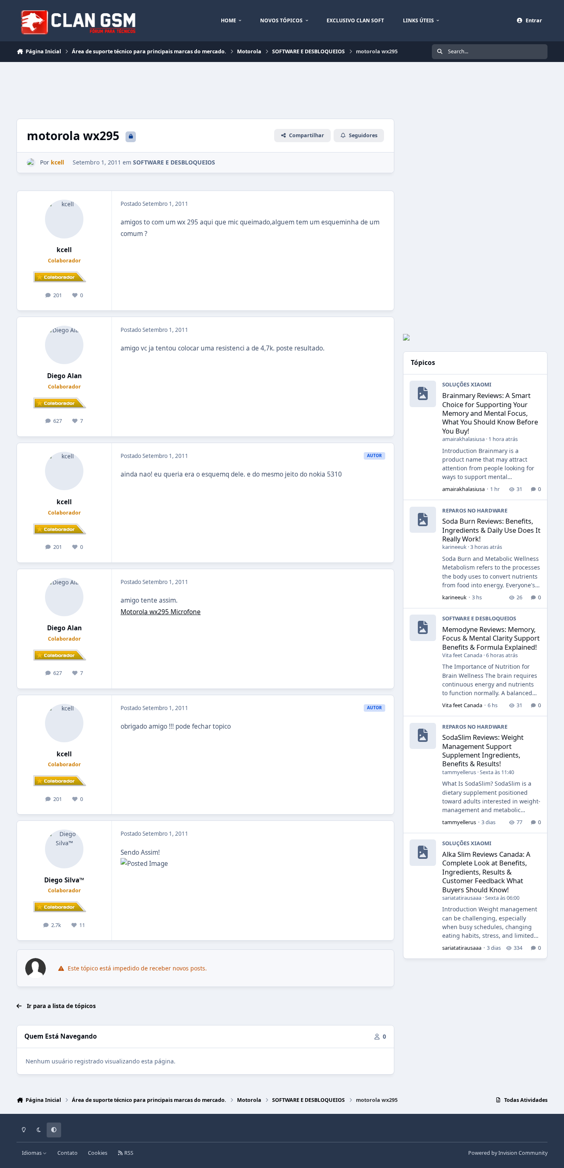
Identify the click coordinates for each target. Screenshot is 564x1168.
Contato (67, 1152)
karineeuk (454, 547)
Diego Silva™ (64, 880)
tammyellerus (459, 772)
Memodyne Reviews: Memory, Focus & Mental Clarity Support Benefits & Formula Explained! (491, 638)
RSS (128, 1152)
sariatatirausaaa (461, 897)
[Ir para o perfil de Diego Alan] (64, 345)
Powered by (507, 1152)
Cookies (97, 1152)
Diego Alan (64, 376)
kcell (64, 250)
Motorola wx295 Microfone (161, 612)
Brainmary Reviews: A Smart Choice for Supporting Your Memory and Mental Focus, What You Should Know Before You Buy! (490, 413)
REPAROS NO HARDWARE (474, 510)
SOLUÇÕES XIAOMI (466, 384)
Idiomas (32, 1152)
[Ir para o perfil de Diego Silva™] (64, 849)
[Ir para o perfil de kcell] (31, 162)
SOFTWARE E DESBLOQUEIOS (174, 162)
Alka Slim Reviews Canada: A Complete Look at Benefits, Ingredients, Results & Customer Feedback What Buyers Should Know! (486, 871)
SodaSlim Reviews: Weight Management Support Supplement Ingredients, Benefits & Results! (483, 750)
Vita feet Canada (462, 655)
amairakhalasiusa (463, 439)
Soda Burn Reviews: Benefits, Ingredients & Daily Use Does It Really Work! (491, 529)
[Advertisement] (167, 89)
